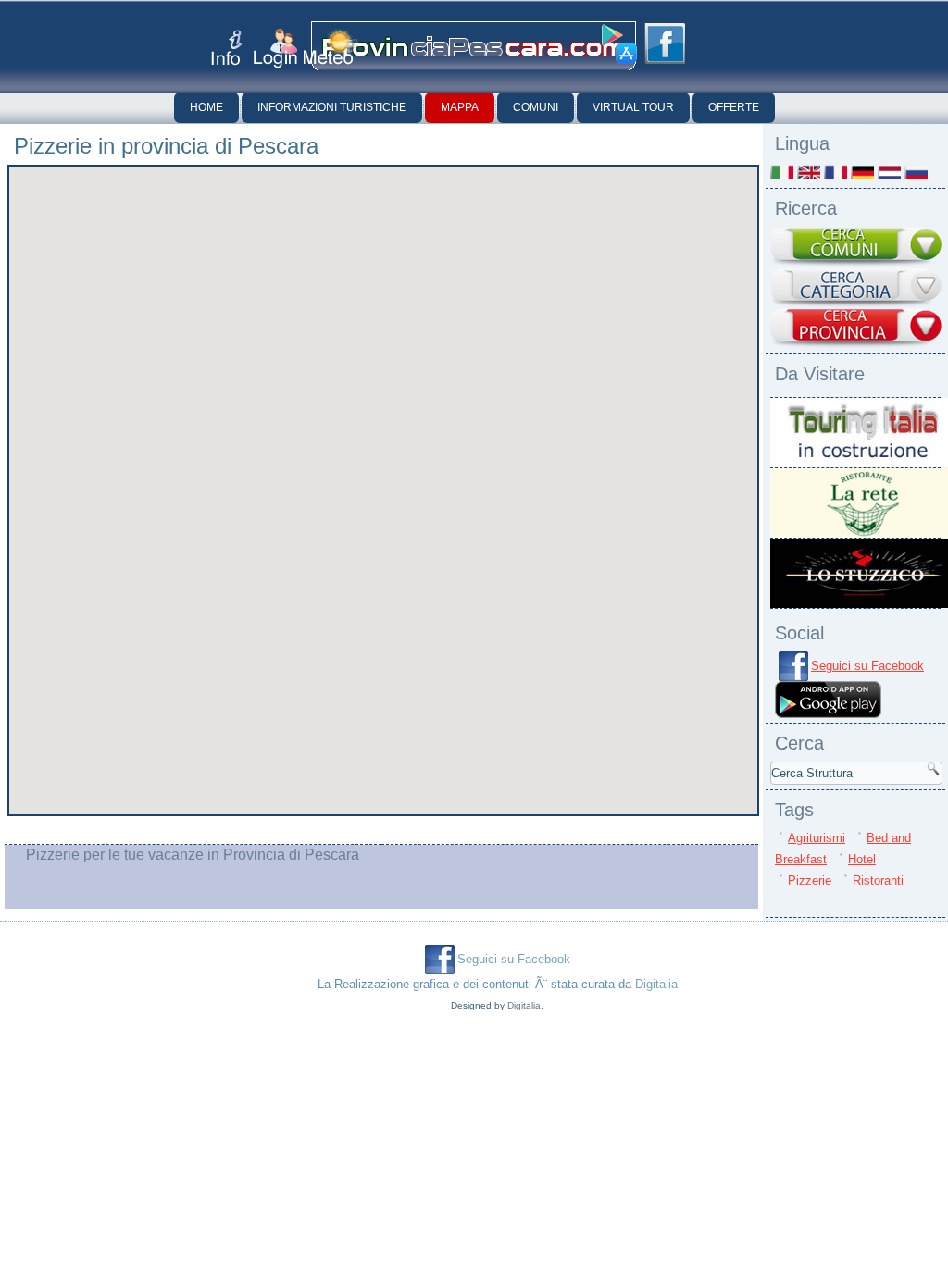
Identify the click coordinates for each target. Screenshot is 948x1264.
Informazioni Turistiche (331, 107)
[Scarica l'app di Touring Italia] (619, 44)
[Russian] (916, 172)
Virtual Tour (633, 107)
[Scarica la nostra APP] (828, 714)
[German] (862, 172)
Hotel (862, 859)
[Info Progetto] (226, 48)
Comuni (535, 107)
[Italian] (781, 172)
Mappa (460, 107)
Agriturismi (816, 838)
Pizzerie (809, 880)
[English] (808, 172)
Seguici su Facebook (867, 666)
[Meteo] (331, 47)
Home (206, 107)
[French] (835, 172)
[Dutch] (889, 172)
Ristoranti (878, 880)
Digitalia (656, 984)
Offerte (733, 107)
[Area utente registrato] (275, 48)
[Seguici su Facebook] (664, 43)
